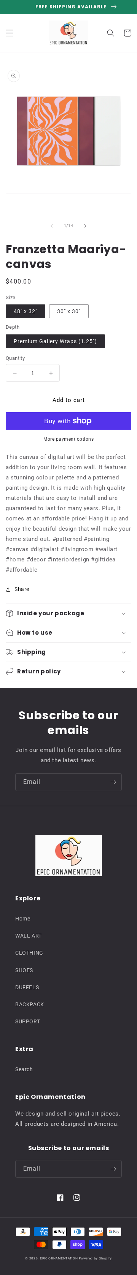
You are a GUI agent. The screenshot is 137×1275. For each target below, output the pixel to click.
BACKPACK (29, 1004)
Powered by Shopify (95, 1258)
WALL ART (28, 936)
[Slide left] (51, 225)
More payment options (68, 439)
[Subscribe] (113, 782)
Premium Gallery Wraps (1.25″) (55, 341)
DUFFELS (27, 987)
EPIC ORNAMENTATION (59, 1258)
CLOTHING (29, 953)
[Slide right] (85, 225)
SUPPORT (27, 1021)
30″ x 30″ (69, 311)
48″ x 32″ (25, 311)
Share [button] (21, 589)
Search (24, 1069)
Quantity (15, 358)
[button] (9, 33)
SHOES (24, 970)
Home (22, 919)
